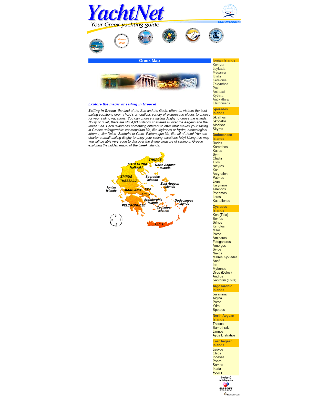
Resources (233, 394)
